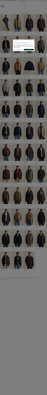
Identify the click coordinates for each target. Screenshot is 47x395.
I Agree (29, 49)
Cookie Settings (18, 49)
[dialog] (24, 45)
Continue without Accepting (31, 40)
